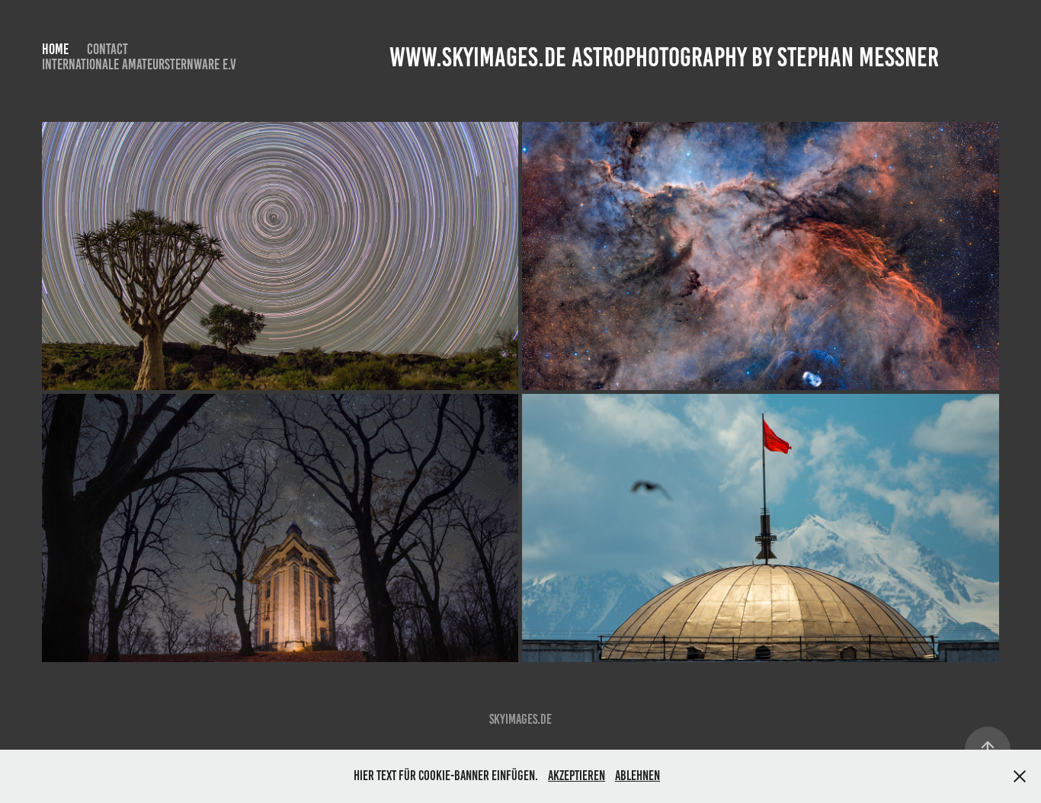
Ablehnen (637, 775)
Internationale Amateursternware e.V (139, 64)
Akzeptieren (576, 775)
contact (107, 49)
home (55, 49)
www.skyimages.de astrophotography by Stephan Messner (664, 57)
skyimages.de (520, 719)
